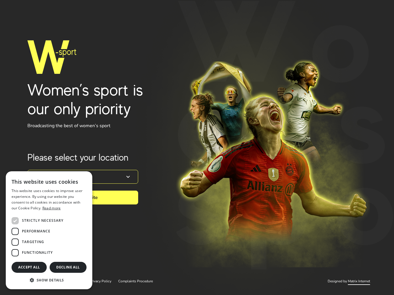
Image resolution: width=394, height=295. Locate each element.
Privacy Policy (100, 281)
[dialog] (49, 230)
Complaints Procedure (135, 281)
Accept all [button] (29, 267)
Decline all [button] (68, 267)
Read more (51, 208)
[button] (49, 280)
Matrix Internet (359, 281)
